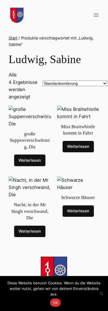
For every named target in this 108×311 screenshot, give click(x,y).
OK (55, 302)
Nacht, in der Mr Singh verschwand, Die (29, 211)
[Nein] (101, 293)
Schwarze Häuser (78, 197)
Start (13, 38)
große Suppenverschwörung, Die (30, 140)
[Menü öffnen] (96, 15)
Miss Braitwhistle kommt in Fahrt (78, 130)
